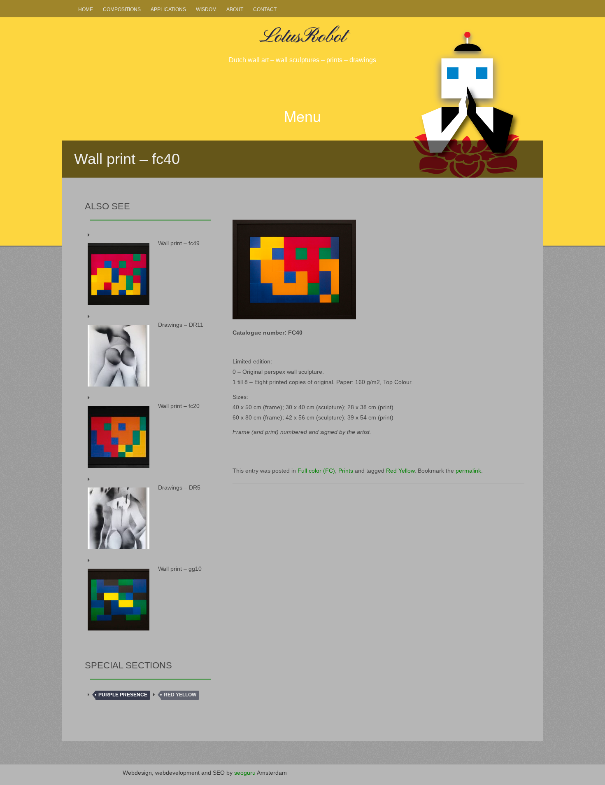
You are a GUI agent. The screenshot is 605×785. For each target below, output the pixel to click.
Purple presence (122, 695)
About (234, 9)
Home (85, 9)
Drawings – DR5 (179, 487)
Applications (168, 9)
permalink (468, 470)
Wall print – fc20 (179, 406)
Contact (265, 9)
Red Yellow (400, 470)
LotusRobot (302, 36)
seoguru (245, 772)
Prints (345, 470)
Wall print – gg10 (180, 568)
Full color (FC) (316, 470)
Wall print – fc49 (179, 243)
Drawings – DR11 (180, 324)
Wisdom (206, 9)
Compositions (122, 9)
